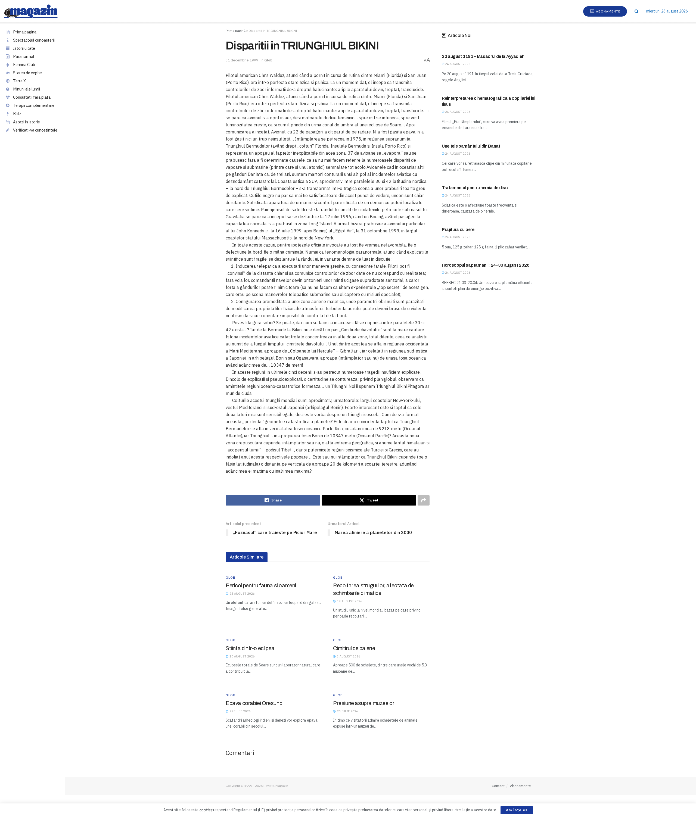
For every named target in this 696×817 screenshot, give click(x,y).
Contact (498, 786)
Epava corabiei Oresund (254, 703)
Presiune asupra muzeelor (363, 703)
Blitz (17, 113)
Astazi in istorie (26, 121)
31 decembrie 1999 (242, 60)
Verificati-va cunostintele (35, 130)
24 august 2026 (457, 64)
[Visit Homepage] (36, 11)
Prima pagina (24, 32)
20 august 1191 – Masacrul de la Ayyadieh (483, 56)
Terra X (19, 80)
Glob (268, 60)
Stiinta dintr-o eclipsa (250, 648)
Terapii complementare (33, 105)
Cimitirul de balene (354, 648)
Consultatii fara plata (32, 97)
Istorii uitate (24, 48)
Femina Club (24, 64)
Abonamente (607, 11)
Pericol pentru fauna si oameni (261, 585)
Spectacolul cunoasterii (34, 40)
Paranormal (23, 56)
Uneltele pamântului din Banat (471, 146)
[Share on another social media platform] (424, 500)
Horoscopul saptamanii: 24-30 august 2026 (485, 265)
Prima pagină (236, 31)
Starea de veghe (27, 72)
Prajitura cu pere (458, 229)
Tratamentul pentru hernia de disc (475, 187)
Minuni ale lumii (26, 89)
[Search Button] (637, 11)
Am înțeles (516, 810)
